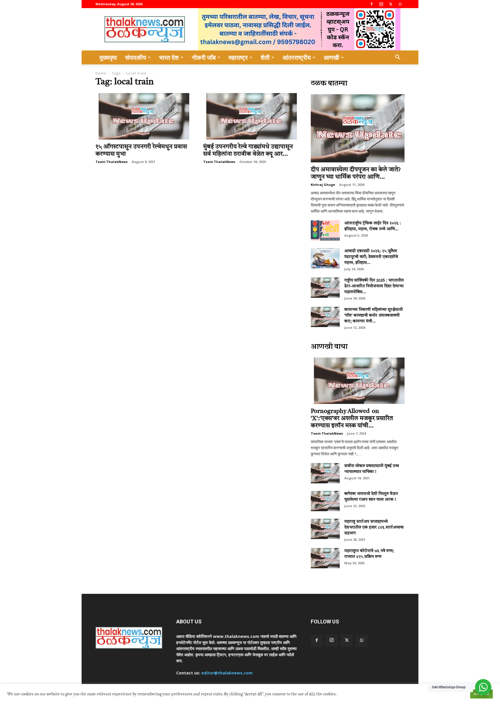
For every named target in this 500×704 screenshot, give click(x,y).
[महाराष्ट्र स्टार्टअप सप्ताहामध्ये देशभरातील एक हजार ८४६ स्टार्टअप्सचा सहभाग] (325, 529)
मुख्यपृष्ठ (108, 57)
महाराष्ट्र (238, 57)
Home (100, 73)
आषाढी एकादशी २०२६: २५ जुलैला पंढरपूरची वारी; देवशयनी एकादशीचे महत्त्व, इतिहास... (371, 257)
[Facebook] (371, 4)
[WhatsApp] (400, 4)
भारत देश (169, 57)
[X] (390, 4)
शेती (265, 57)
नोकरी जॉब (204, 57)
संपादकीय (135, 57)
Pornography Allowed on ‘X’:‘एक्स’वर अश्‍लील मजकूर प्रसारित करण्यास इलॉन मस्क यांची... (352, 418)
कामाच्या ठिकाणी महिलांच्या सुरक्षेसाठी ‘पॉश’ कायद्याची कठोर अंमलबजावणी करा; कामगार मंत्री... (373, 315)
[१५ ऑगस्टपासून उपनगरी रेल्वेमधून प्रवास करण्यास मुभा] (142, 116)
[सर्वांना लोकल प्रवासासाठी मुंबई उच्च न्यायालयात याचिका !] (325, 473)
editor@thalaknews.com (227, 673)
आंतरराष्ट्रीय (297, 57)
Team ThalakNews (111, 161)
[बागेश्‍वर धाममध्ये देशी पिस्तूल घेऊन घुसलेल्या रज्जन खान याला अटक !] (325, 501)
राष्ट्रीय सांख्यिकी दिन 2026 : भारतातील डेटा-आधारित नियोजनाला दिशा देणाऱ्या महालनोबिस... (374, 286)
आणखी (331, 57)
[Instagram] (381, 4)
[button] (398, 58)
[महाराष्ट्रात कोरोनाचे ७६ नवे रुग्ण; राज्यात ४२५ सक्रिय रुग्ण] (325, 558)
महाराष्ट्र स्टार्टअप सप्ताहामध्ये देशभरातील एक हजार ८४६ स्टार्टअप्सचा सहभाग (374, 527)
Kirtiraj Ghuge (323, 184)
